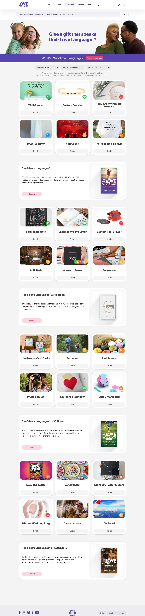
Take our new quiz (94, 58)
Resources (69, 5)
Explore (32, 194)
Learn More (69, 15)
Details (35, 113)
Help (102, 613)
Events (81, 5)
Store (90, 5)
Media (111, 613)
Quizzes (58, 5)
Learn (48, 5)
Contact (121, 613)
